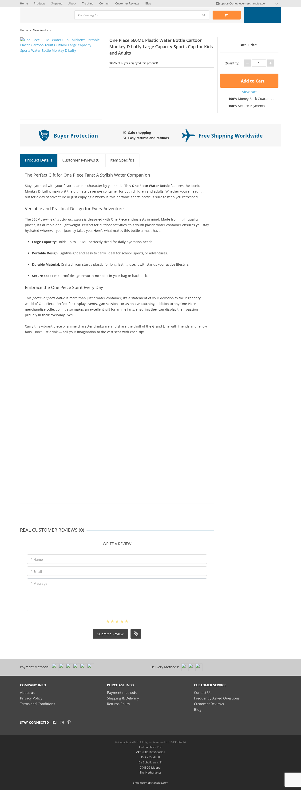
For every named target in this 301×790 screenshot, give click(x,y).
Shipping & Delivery (123, 698)
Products (39, 3)
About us (27, 692)
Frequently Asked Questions (217, 698)
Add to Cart (252, 81)
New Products (42, 30)
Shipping (57, 3)
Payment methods (122, 692)
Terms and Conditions (37, 703)
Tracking (87, 3)
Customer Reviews (127, 3)
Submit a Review (110, 634)
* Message (39, 583)
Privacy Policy (31, 698)
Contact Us (202, 692)
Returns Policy (118, 703)
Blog (148, 3)
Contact (104, 3)
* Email (36, 571)
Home (24, 3)
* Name (37, 559)
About (72, 3)
